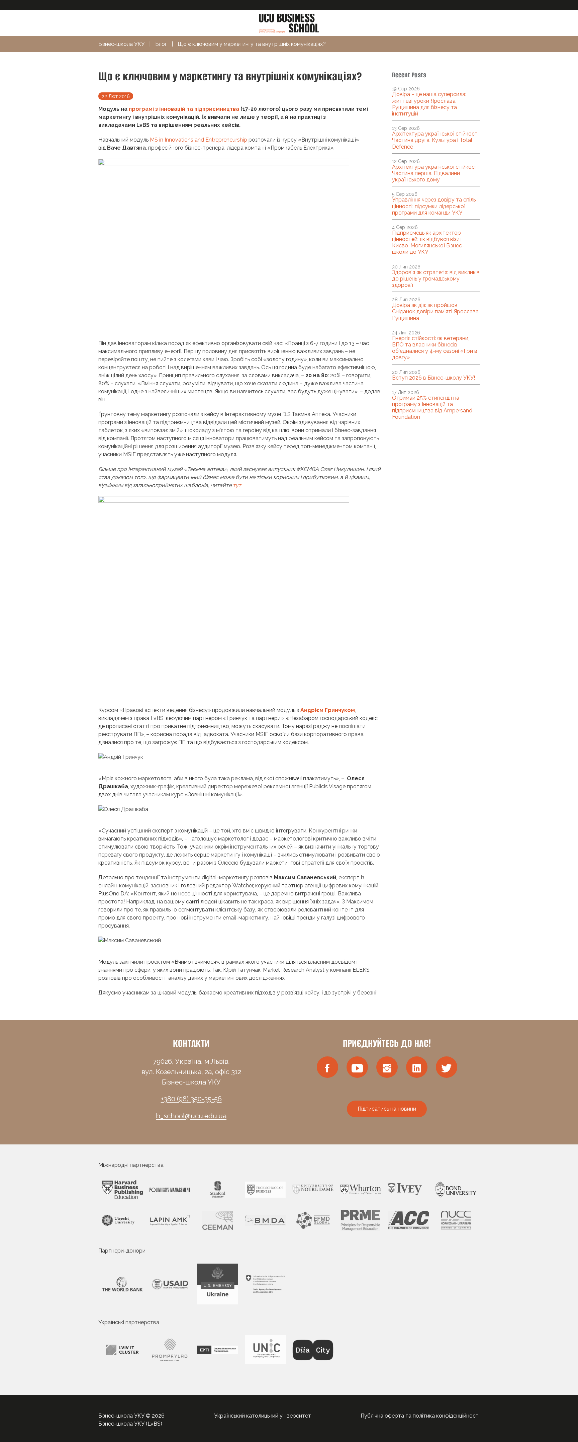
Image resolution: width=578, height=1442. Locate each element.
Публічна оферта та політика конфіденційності (420, 1416)
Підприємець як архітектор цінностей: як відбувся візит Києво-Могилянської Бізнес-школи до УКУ (428, 242)
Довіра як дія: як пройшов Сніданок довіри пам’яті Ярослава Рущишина (435, 311)
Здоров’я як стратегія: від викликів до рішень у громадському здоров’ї (436, 278)
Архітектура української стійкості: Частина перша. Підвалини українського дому (436, 173)
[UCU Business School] (289, 22)
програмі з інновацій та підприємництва (184, 109)
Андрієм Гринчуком (327, 710)
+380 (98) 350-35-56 (191, 1099)
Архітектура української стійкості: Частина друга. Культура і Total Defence (436, 140)
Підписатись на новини (387, 1109)
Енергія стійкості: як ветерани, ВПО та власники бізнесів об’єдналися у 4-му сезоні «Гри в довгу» (434, 348)
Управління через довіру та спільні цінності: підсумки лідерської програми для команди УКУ (436, 206)
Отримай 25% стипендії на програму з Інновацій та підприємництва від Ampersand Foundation (432, 407)
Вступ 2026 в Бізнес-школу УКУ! (433, 378)
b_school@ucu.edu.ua (191, 1116)
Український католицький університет (262, 1416)
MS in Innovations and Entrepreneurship (198, 140)
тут (237, 485)
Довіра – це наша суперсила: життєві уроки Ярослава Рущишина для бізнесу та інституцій (429, 104)
